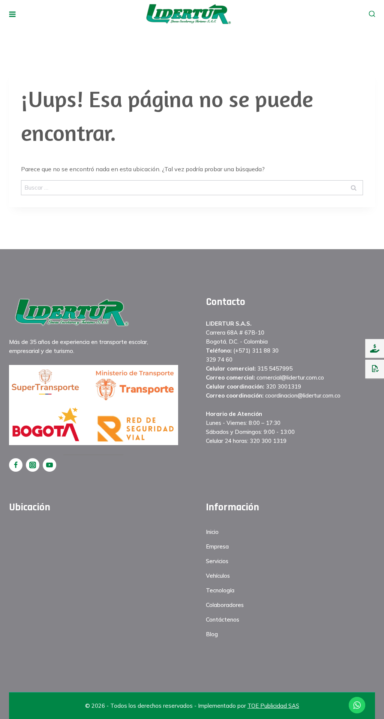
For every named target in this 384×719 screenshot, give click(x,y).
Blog (212, 634)
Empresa (217, 546)
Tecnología (220, 590)
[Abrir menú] (13, 14)
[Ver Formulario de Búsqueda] (371, 14)
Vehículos (218, 575)
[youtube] (49, 465)
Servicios (217, 561)
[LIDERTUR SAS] (188, 14)
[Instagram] (32, 465)
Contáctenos (222, 619)
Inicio (212, 531)
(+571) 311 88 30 (256, 350)
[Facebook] (15, 465)
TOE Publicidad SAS (273, 705)
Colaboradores (225, 604)
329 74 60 (219, 359)
